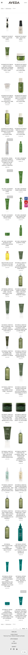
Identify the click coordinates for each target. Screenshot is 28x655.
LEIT (14, 641)
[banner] (14, 2)
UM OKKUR (14, 643)
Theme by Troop (7, 636)
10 (20, 628)
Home (2, 8)
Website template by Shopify (18, 636)
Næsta (23, 628)
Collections (8, 8)
